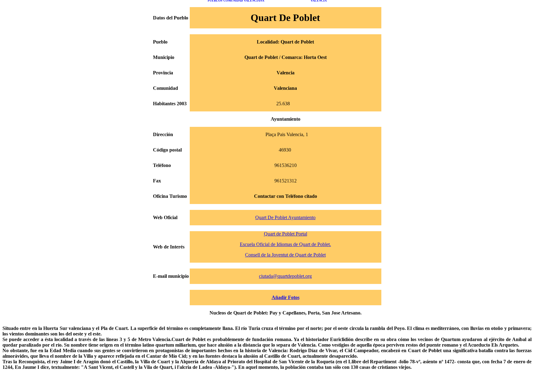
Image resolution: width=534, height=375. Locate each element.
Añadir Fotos (285, 297)
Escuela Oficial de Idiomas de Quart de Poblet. (285, 244)
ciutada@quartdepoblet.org (285, 276)
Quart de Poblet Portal (285, 233)
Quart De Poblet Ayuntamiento (285, 217)
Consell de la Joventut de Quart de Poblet (285, 254)
